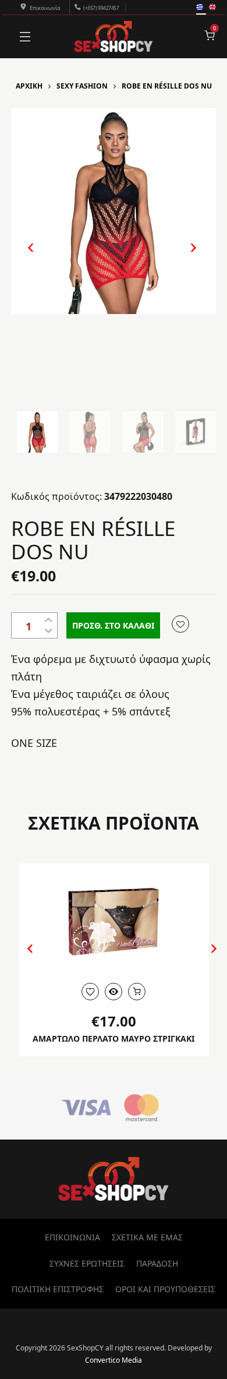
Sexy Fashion (82, 86)
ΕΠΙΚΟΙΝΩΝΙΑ (72, 1237)
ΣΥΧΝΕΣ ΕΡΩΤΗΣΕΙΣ (87, 1263)
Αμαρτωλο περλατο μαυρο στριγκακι (113, 1038)
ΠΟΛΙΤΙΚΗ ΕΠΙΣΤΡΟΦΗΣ (58, 1289)
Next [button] (181, 257)
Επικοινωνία (45, 8)
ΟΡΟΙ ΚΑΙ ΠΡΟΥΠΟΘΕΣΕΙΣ (165, 1289)
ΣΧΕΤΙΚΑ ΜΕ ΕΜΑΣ (147, 1237)
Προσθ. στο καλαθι (113, 625)
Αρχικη (29, 86)
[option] (114, 211)
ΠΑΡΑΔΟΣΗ (157, 1263)
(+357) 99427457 (101, 8)
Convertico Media (113, 1360)
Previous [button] (25, 257)
